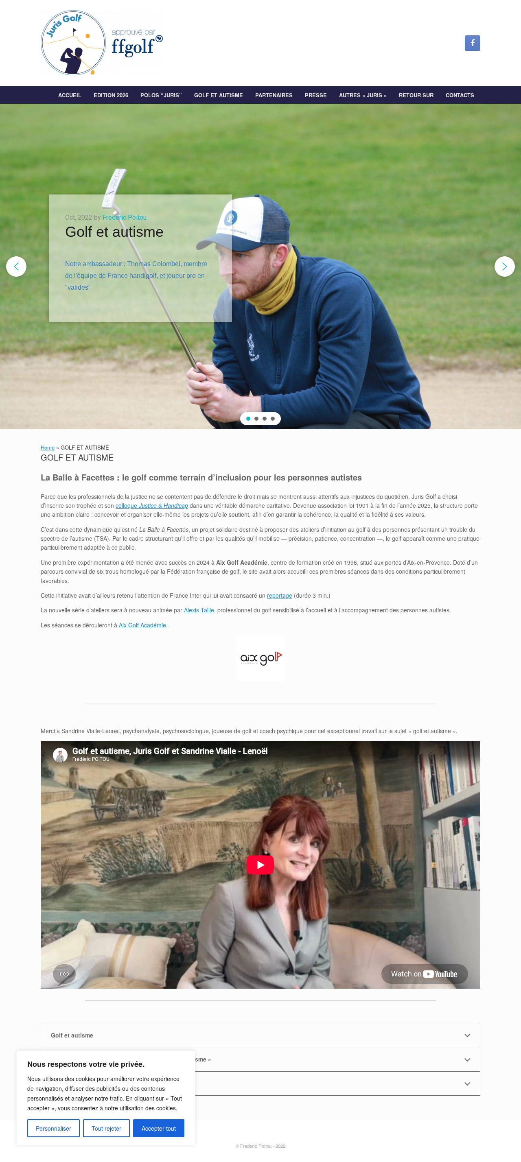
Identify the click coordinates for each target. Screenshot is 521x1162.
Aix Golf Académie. (143, 625)
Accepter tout (159, 1128)
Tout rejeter (106, 1128)
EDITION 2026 (111, 95)
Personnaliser (53, 1128)
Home (48, 447)
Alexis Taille (199, 610)
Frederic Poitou (125, 217)
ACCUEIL (69, 95)
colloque (152, 505)
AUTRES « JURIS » (363, 95)
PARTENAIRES (274, 95)
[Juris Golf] (102, 43)
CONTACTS (460, 95)
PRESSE (316, 95)
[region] (105, 1098)
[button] (16, 266)
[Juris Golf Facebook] (472, 43)
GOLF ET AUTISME (218, 95)
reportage (279, 595)
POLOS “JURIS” (161, 95)
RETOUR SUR (416, 95)
